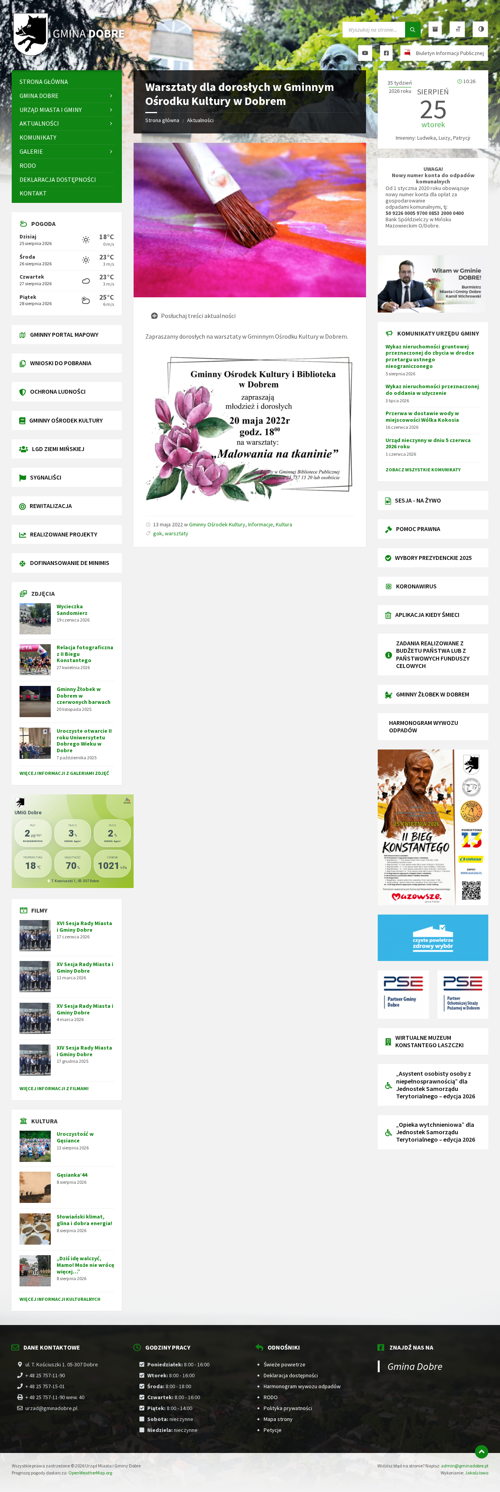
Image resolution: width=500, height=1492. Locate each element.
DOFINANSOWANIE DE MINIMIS (69, 563)
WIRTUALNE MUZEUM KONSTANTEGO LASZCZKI (429, 1041)
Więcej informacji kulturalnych (60, 1299)
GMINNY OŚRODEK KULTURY (66, 420)
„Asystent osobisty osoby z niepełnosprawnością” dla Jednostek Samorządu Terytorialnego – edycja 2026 (435, 1084)
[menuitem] (67, 82)
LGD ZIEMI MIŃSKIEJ (58, 449)
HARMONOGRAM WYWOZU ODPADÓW (423, 726)
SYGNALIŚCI (45, 477)
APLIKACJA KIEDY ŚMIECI (427, 614)
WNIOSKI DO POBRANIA (60, 363)
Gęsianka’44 (72, 1174)
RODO (271, 1397)
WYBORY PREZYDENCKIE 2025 (433, 557)
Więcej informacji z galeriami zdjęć (64, 773)
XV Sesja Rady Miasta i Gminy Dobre (85, 967)
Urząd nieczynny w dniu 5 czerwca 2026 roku (428, 443)
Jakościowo (476, 1473)
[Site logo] (70, 55)
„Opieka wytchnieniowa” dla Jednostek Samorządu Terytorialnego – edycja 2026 (435, 1132)
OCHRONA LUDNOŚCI (58, 391)
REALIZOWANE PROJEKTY (63, 534)
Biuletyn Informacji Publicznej (450, 53)
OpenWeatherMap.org (90, 1473)
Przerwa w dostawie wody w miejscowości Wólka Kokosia (422, 416)
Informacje (260, 524)
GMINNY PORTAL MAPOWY (64, 334)
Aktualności (200, 120)
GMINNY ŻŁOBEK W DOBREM (432, 694)
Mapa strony (278, 1419)
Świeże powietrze (284, 1364)
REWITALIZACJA (51, 506)
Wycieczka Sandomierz (72, 609)
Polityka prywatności (288, 1408)
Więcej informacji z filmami (54, 1088)
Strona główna (162, 120)
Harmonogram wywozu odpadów (302, 1386)
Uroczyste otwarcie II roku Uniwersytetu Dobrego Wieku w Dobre (84, 740)
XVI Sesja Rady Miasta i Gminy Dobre (84, 926)
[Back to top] (481, 1451)
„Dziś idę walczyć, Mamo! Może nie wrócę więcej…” (85, 1265)
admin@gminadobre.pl (464, 1466)
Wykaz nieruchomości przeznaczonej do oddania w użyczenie (432, 389)
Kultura (284, 524)
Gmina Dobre (415, 1366)
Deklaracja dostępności (291, 1375)
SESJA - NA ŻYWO (418, 500)
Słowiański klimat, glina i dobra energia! (84, 1220)
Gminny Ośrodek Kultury (217, 524)
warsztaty (176, 533)
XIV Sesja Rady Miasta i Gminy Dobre (84, 1051)
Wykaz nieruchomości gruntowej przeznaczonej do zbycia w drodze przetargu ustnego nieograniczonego (430, 356)
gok (157, 533)
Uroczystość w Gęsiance (75, 1137)
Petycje (273, 1429)
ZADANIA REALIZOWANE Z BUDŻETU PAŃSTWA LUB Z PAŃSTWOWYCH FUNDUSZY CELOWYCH (433, 654)
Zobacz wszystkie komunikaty (423, 469)
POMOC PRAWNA (418, 529)
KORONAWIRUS (416, 586)
